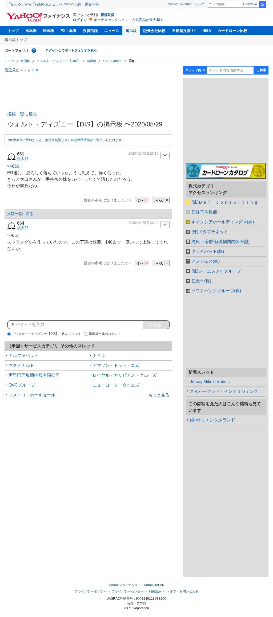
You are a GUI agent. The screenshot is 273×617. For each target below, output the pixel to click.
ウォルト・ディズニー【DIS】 (58, 61)
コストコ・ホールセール (32, 395)
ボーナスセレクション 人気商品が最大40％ (128, 20)
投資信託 (90, 30)
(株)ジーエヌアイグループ (216, 271)
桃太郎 (22, 159)
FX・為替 (69, 30)
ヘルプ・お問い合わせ (183, 591)
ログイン (80, 20)
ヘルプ (199, 4)
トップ (13, 30)
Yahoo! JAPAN (179, 4)
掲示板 (131, 30)
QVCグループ (22, 385)
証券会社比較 (154, 30)
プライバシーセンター (128, 591)
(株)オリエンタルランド (212, 420)
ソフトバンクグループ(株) (216, 291)
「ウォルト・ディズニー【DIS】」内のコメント (46, 334)
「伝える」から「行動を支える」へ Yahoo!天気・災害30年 (53, 4)
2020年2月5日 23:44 (143, 223)
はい (142, 200)
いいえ (161, 200)
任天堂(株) (201, 281)
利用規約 (155, 591)
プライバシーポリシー (91, 591)
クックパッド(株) (207, 251)
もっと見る (159, 395)
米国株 (48, 30)
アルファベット (23, 355)
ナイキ (99, 355)
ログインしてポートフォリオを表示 (71, 50)
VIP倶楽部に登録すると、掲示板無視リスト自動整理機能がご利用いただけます (65, 140)
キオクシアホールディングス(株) (222, 222)
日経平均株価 (204, 212)
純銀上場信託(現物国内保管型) (220, 241)
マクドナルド (21, 365)
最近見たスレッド (19, 70)
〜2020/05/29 (112, 61)
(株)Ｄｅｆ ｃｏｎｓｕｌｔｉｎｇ (224, 202)
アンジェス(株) (205, 261)
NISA (206, 30)
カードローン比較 (232, 30)
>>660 (13, 166)
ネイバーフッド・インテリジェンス (224, 391)
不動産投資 (181, 30)
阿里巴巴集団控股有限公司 (34, 375)
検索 (262, 4)
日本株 (31, 30)
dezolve (251, 4)
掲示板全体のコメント (105, 334)
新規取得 (107, 15)
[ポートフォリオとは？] (34, 51)
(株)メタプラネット (209, 231)
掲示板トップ (16, 40)
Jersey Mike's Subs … (211, 381)
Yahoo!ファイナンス (123, 585)
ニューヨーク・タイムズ (116, 385)
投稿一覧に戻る (22, 114)
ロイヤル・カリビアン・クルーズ (124, 375)
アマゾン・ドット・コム (116, 365)
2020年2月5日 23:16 (143, 153)
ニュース (111, 30)
